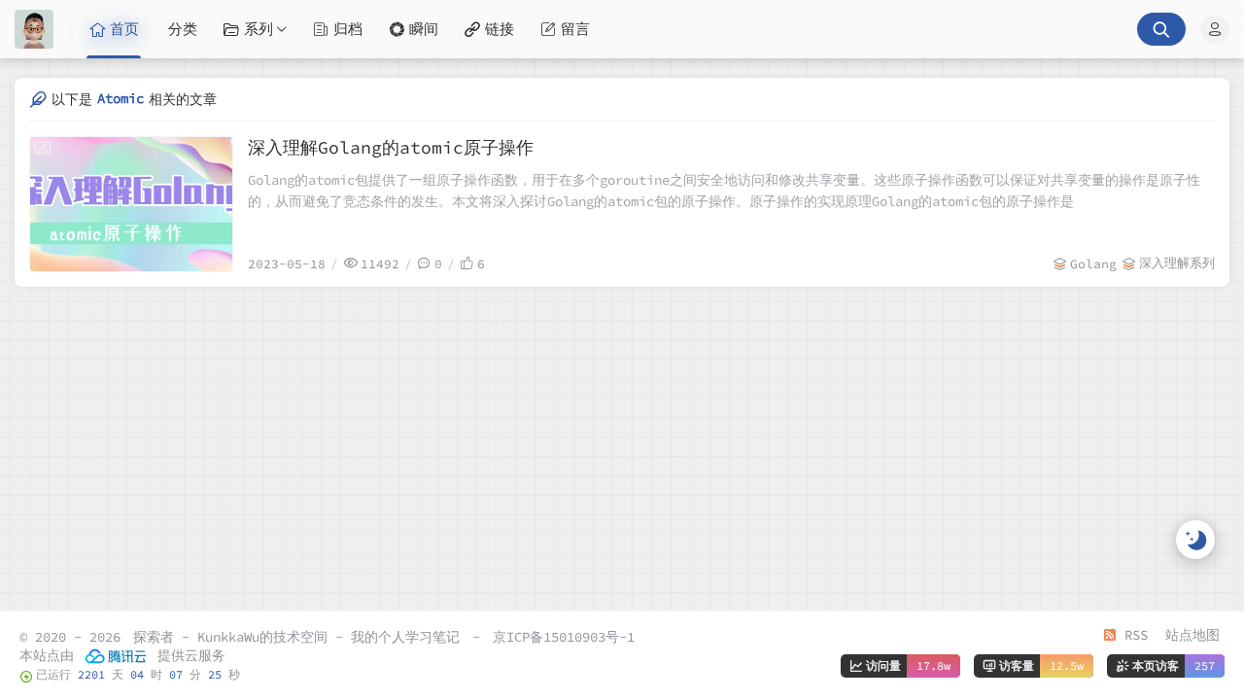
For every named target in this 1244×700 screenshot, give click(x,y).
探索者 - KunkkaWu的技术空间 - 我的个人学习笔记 (296, 637)
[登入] (1214, 29)
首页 (124, 28)
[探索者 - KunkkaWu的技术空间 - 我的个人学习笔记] (43, 29)
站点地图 (1192, 635)
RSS (1132, 635)
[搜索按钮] (1161, 29)
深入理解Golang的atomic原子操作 (391, 147)
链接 (499, 28)
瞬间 (423, 28)
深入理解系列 (1177, 263)
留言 (575, 28)
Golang (1093, 264)
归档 (348, 28)
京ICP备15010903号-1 (564, 637)
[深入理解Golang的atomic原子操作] (131, 204)
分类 (182, 28)
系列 (258, 28)
